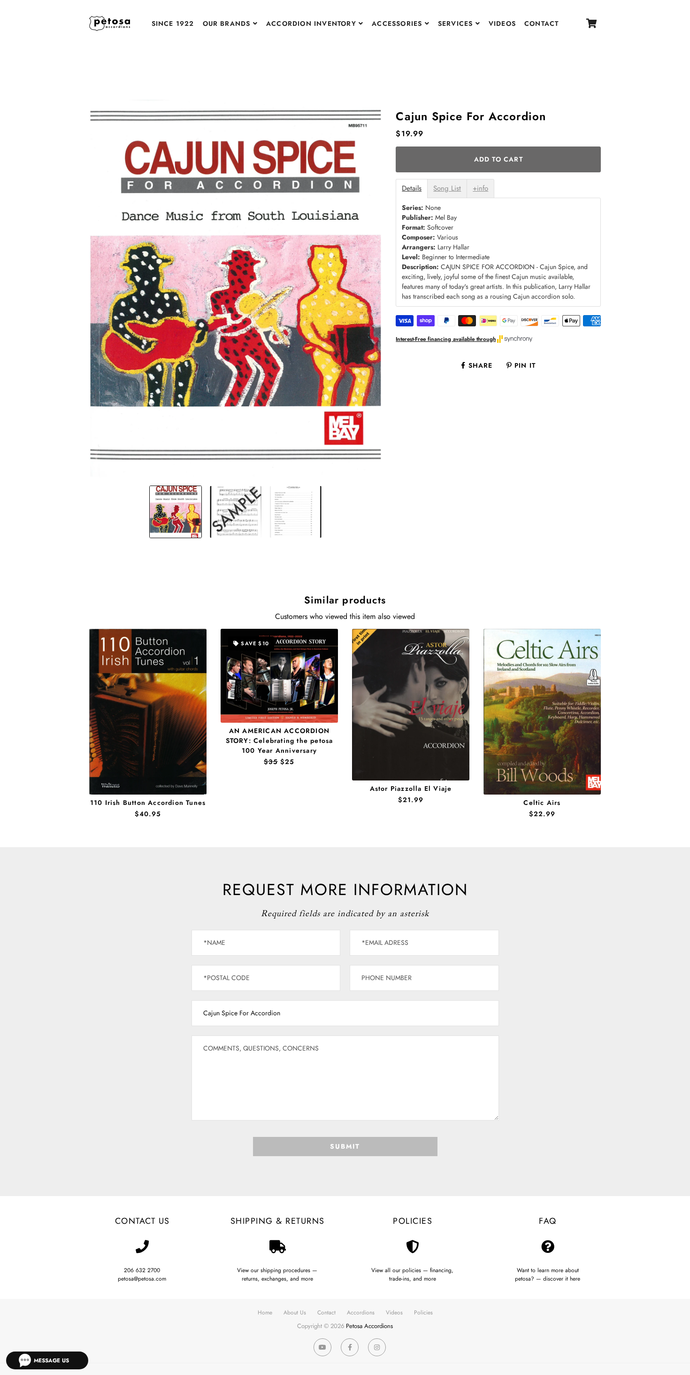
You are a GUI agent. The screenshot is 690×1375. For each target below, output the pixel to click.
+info (480, 188)
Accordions (361, 1312)
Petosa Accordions (369, 1325)
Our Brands (228, 23)
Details (412, 188)
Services (456, 23)
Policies (423, 1312)
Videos (502, 23)
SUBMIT (345, 1146)
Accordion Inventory (312, 23)
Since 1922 (173, 23)
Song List (447, 188)
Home (265, 1312)
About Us (295, 1312)
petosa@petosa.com (142, 1279)
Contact (541, 23)
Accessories (398, 23)
